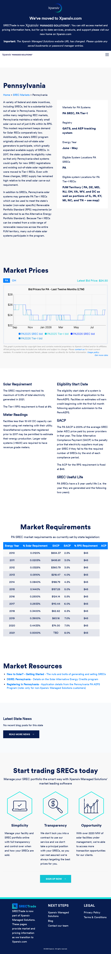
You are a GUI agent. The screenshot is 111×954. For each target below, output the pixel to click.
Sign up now (54, 878)
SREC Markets (21, 95)
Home (6, 95)
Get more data (101, 355)
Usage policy (93, 352)
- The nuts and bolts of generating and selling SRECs (56, 674)
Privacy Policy (92, 912)
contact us (79, 349)
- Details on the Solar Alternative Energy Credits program (52, 679)
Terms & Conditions (95, 917)
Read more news (19, 734)
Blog (50, 921)
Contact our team (58, 925)
